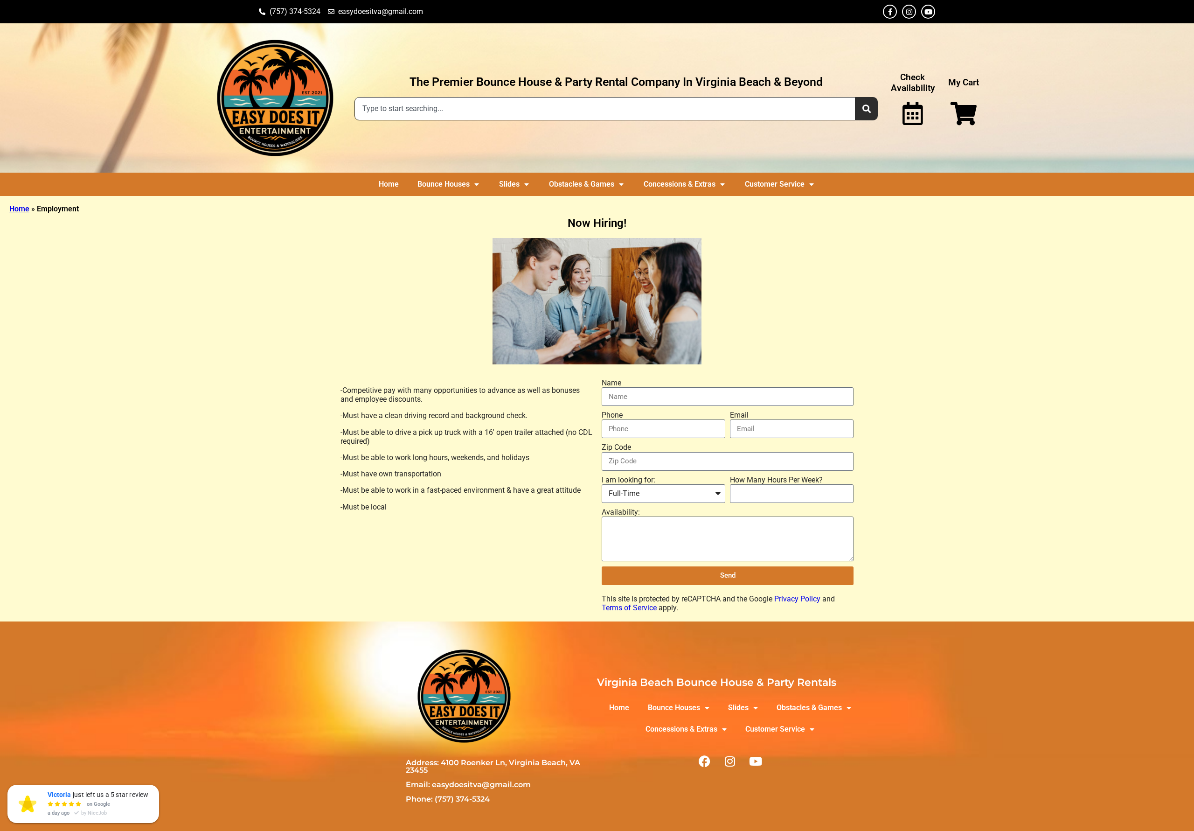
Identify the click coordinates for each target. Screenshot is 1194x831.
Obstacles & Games (581, 184)
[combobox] (604, 108)
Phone (612, 415)
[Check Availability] (912, 113)
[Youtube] (928, 12)
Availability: (621, 512)
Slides (509, 184)
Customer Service (775, 184)
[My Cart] (963, 113)
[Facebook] (704, 761)
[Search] (866, 108)
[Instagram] (909, 12)
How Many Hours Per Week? (776, 479)
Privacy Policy (797, 598)
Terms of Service (629, 607)
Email (739, 415)
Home (389, 184)
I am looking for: (628, 479)
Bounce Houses (443, 184)
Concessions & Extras (679, 184)
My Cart (963, 82)
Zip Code (616, 447)
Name (611, 382)
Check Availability (913, 82)
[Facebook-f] (890, 12)
